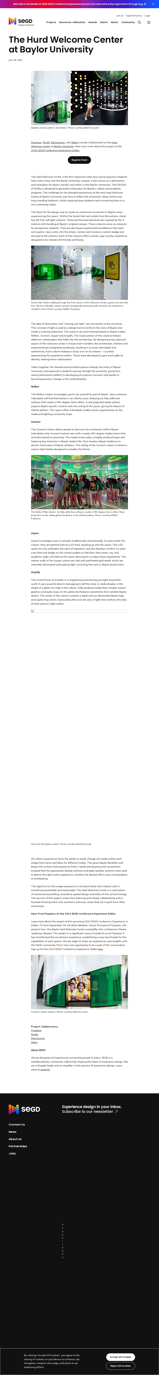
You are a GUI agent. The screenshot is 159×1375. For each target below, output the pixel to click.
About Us (15, 1139)
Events (104, 22)
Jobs (12, 1153)
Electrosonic (58, 142)
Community (128, 22)
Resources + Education (72, 22)
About (114, 22)
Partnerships (18, 1146)
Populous (36, 1030)
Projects (51, 22)
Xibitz (74, 142)
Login (147, 15)
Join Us (120, 15)
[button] (141, 22)
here (100, 949)
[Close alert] (153, 4)
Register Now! (79, 159)
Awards (92, 22)
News (12, 1132)
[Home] (21, 19)
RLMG (34, 1034)
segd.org (45, 1069)
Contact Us (17, 1125)
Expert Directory (134, 15)
